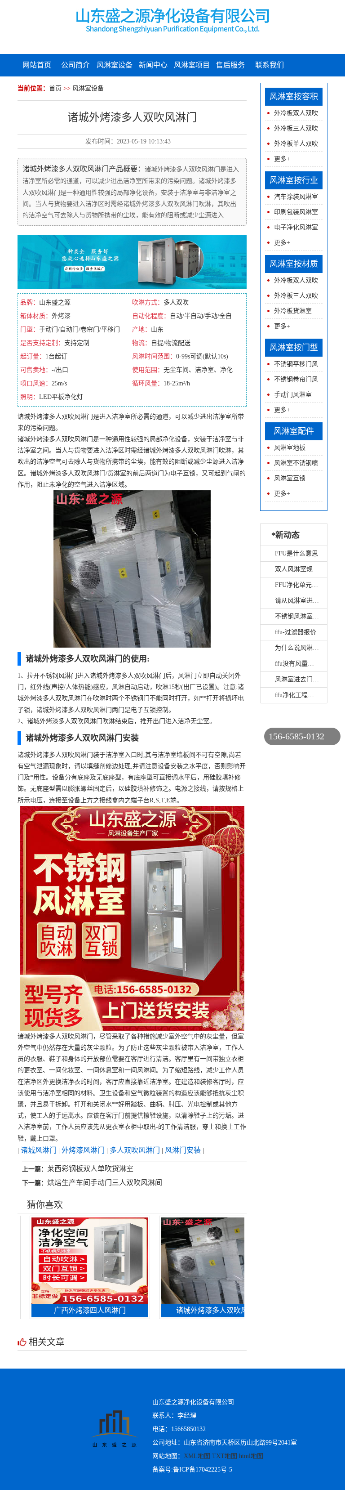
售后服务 (230, 65)
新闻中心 (153, 65)
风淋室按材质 (294, 264)
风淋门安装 (183, 1150)
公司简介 (75, 65)
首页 (55, 88)
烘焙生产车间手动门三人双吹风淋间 (104, 1182)
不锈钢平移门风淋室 (291, 366)
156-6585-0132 (296, 736)
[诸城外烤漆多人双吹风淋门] (196, 1259)
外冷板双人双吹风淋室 (291, 115)
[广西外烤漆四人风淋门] (67, 1259)
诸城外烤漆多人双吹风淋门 (196, 1310)
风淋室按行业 (294, 180)
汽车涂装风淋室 (296, 196)
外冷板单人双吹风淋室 (291, 146)
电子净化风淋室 (296, 227)
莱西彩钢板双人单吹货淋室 (90, 1168)
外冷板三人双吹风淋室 (291, 130)
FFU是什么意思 (296, 553)
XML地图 (197, 1456)
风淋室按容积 (294, 96)
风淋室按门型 (294, 347)
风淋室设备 (115, 65)
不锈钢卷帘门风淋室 (291, 381)
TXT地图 (224, 1456)
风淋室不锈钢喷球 (291, 465)
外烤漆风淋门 (83, 1150)
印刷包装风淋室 (296, 212)
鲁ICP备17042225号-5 (202, 1469)
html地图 (251, 1456)
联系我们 (269, 65)
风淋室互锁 (289, 478)
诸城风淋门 (39, 1150)
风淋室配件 (294, 431)
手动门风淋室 (293, 394)
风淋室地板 (289, 447)
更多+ (282, 159)
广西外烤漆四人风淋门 (67, 1310)
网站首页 (36, 65)
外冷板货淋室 (293, 311)
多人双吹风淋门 (135, 1150)
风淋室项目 (192, 65)
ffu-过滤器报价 (295, 632)
